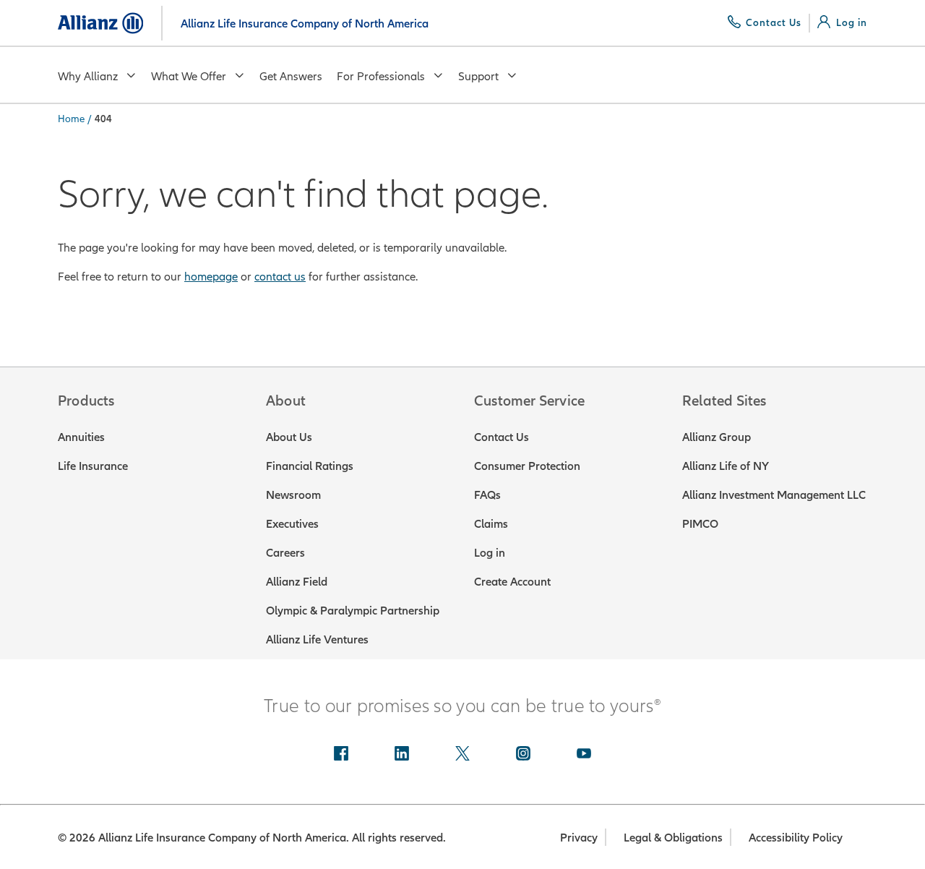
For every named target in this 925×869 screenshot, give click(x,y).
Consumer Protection (527, 465)
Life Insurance (93, 465)
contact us (280, 276)
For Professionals (381, 75)
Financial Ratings (309, 465)
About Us (289, 436)
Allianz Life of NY (725, 465)
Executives (292, 523)
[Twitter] (462, 754)
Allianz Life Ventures (317, 639)
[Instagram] (523, 754)
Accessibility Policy (796, 837)
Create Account (512, 581)
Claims (491, 523)
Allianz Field (296, 581)
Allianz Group (716, 436)
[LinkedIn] (402, 754)
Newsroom (293, 494)
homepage (211, 276)
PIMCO (700, 523)
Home (71, 118)
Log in (489, 552)
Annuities (81, 436)
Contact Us (501, 436)
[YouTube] (584, 754)
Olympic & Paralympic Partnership (352, 610)
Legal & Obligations (673, 837)
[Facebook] (341, 754)
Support (478, 75)
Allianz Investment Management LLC (774, 494)
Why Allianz (88, 75)
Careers (285, 552)
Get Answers (290, 75)
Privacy (579, 837)
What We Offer (188, 75)
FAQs (487, 494)
